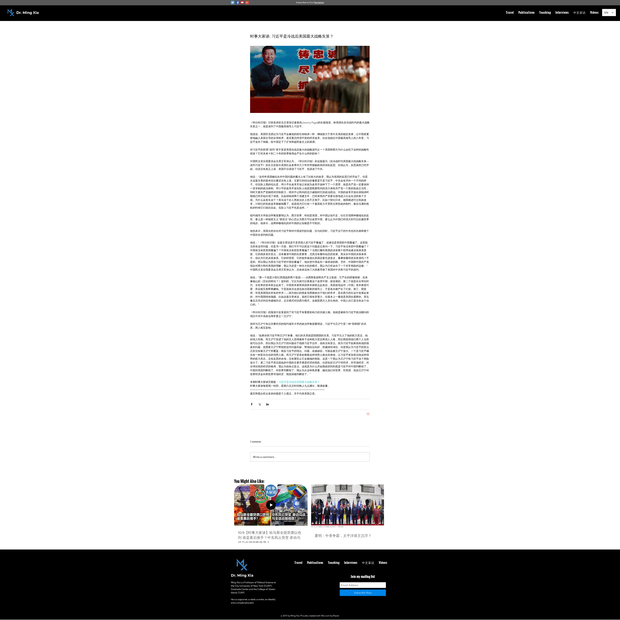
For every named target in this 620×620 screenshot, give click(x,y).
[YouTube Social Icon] (242, 2)
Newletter (319, 2)
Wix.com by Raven (330, 615)
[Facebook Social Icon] (237, 2)
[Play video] (310, 79)
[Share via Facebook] (251, 404)
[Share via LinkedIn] (267, 404)
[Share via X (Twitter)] (259, 404)
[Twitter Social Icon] (232, 2)
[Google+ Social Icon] (247, 2)
